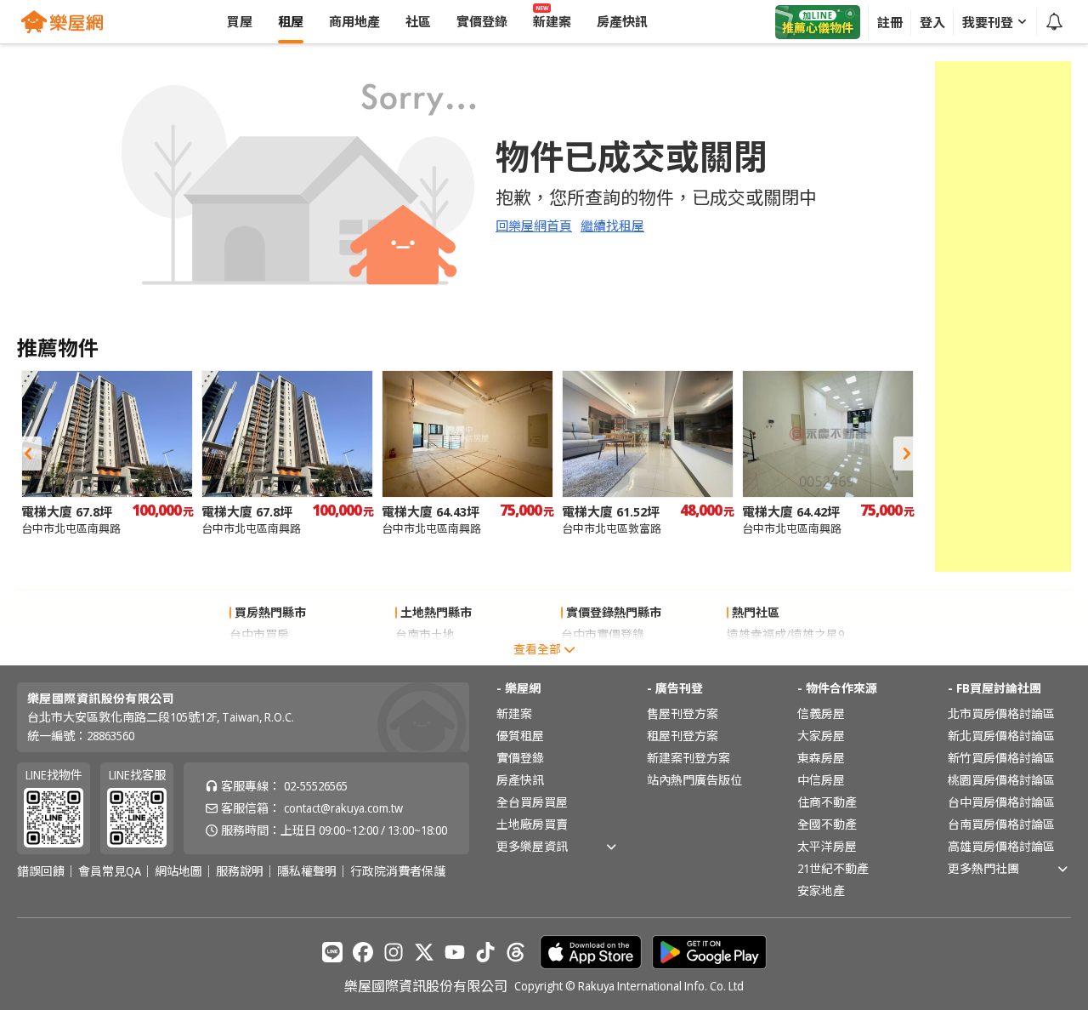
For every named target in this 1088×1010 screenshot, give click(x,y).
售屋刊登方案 (682, 713)
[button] (28, 453)
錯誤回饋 (41, 871)
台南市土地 (425, 634)
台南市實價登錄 (602, 656)
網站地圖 (178, 871)
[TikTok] (485, 952)
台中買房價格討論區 (1001, 802)
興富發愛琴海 (762, 656)
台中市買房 (259, 634)
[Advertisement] (1003, 316)
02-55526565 (316, 786)
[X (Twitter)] (424, 952)
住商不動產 (827, 802)
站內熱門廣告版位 (694, 780)
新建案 (514, 713)
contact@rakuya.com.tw (343, 808)
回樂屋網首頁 (534, 225)
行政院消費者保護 (397, 871)
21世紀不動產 (833, 868)
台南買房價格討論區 (1001, 824)
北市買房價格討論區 (1001, 713)
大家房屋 (821, 736)
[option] (107, 453)
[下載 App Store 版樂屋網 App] (591, 952)
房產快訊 (520, 780)
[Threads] (516, 952)
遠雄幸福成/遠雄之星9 (785, 634)
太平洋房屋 (827, 846)
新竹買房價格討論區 (1001, 758)
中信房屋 (821, 780)
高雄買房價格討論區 (1001, 846)
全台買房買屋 (532, 802)
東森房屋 (821, 758)
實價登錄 (520, 758)
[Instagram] (393, 952)
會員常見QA (109, 871)
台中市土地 (425, 656)
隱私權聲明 (307, 871)
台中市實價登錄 (602, 634)
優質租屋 (520, 736)
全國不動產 (827, 824)
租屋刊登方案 (682, 736)
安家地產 (821, 890)
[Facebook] (363, 952)
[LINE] (332, 952)
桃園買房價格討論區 (1001, 780)
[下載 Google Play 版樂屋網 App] (709, 952)
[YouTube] (455, 952)
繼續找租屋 (612, 225)
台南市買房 (259, 656)
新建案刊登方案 (688, 758)
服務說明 (240, 871)
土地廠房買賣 (532, 824)
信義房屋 (821, 713)
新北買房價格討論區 (1001, 736)
